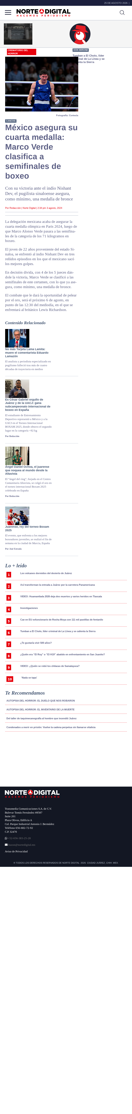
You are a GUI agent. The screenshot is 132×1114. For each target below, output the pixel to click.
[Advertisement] (29, 761)
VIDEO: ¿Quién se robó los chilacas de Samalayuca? (50, 666)
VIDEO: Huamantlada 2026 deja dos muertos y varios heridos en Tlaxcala (61, 596)
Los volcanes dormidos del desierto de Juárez (46, 573)
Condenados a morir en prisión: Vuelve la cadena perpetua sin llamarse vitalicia (50, 727)
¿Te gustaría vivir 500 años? (36, 642)
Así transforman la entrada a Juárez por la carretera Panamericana (57, 584)
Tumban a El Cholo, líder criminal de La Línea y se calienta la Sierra (57, 631)
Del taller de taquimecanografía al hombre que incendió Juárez (41, 718)
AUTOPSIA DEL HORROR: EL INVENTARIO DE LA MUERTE (40, 709)
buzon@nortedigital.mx (21, 844)
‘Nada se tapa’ (29, 677)
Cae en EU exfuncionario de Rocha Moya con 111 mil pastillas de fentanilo (61, 619)
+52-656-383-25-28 (19, 838)
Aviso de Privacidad (16, 851)
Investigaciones (29, 608)
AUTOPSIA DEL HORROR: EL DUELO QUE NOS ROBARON (40, 700)
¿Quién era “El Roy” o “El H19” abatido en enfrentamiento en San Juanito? (62, 654)
